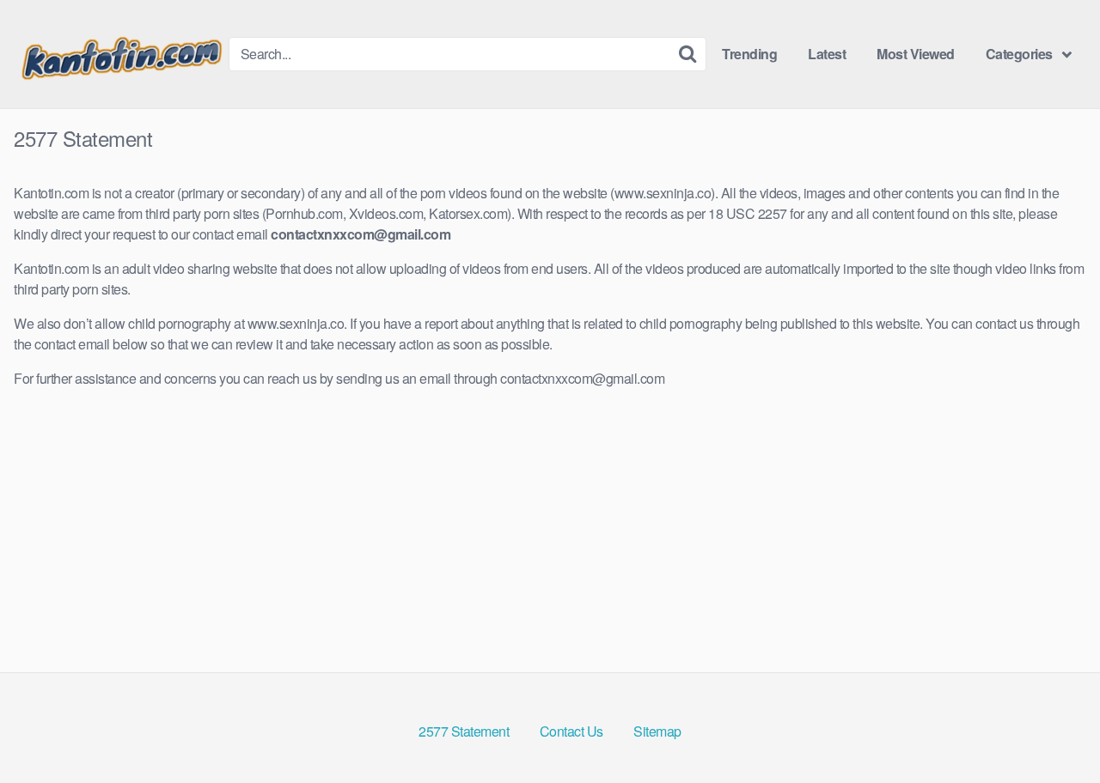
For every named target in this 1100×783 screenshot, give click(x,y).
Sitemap (657, 731)
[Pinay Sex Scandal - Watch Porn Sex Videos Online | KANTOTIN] (121, 54)
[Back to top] (1052, 728)
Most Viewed (916, 54)
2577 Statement (464, 731)
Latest (827, 54)
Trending (749, 54)
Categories (1019, 54)
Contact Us (571, 731)
